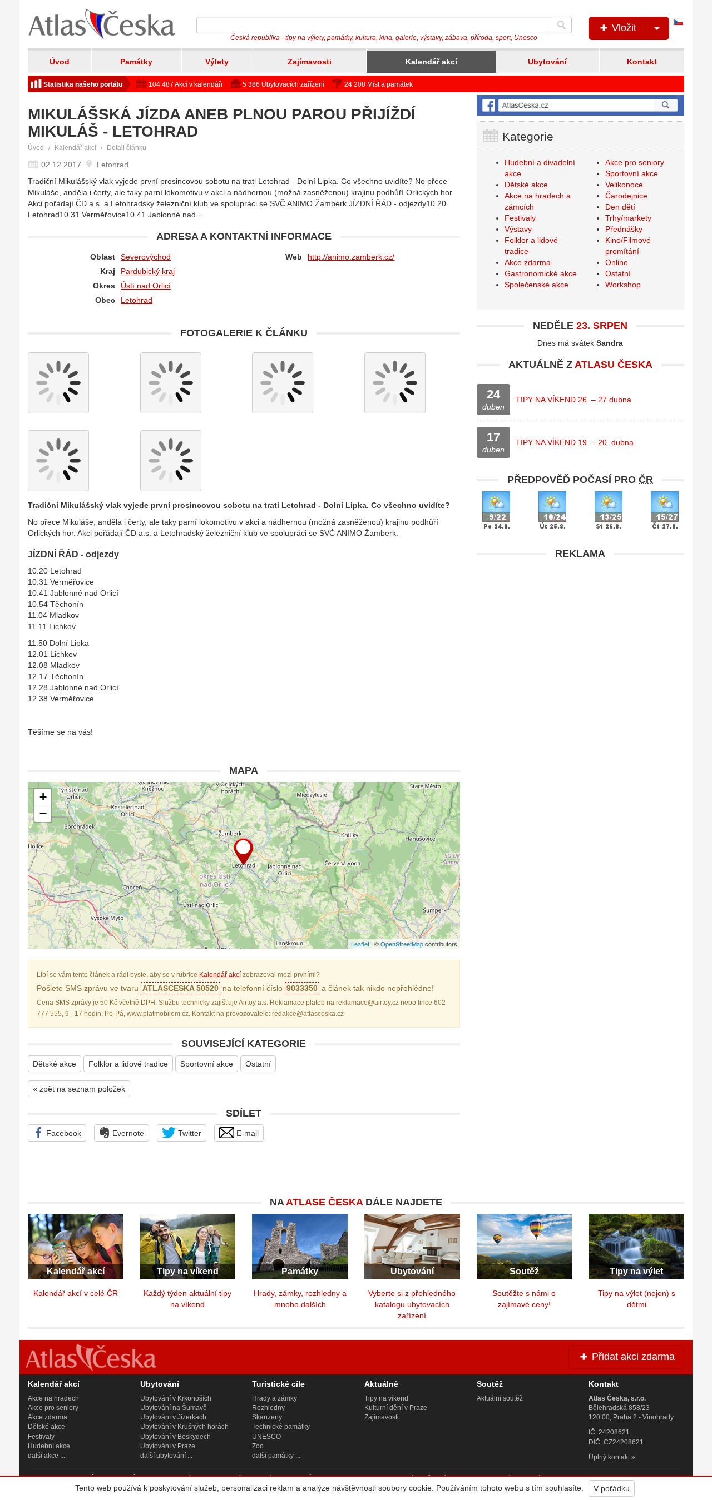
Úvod (60, 61)
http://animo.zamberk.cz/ (351, 256)
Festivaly (520, 217)
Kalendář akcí (431, 61)
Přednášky (623, 229)
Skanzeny (267, 1417)
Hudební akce (49, 1446)
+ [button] (43, 797)
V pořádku (612, 1488)
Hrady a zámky (274, 1398)
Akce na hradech (53, 1398)
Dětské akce (54, 1063)
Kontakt (642, 61)
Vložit (622, 27)
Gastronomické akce (541, 273)
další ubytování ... (166, 1455)
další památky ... (276, 1455)
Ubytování (547, 61)
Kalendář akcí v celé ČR (75, 1293)
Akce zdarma (528, 262)
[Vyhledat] (561, 25)
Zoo (258, 1446)
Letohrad (136, 300)
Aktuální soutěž (500, 1398)
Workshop (623, 284)
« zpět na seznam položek (79, 1088)
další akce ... (46, 1455)
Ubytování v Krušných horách (184, 1427)
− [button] (43, 813)
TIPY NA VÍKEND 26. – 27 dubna (573, 399)
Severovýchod (146, 256)
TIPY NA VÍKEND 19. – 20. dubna (575, 442)
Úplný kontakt (609, 1457)
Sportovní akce (206, 1063)
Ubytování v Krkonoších (175, 1398)
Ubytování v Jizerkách (173, 1417)
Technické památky (281, 1427)
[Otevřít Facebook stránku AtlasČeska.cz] (580, 105)
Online (616, 262)
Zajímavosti (310, 61)
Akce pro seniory (634, 162)
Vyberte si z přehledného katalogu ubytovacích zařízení (412, 1304)
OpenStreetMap (401, 943)
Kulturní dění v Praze (395, 1408)
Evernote (127, 1133)
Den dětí (620, 206)
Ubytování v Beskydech (175, 1437)
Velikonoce (624, 184)
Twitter (188, 1133)
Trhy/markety (628, 217)
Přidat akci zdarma (632, 1356)
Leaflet (360, 943)
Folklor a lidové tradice (128, 1063)
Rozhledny (268, 1408)
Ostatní (258, 1063)
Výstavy (518, 229)
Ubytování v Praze (167, 1446)
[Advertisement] (580, 643)
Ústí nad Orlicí (146, 285)
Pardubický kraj (148, 271)
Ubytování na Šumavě (173, 1408)
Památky (136, 61)
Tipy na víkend (386, 1398)
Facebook (62, 1133)
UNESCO (266, 1437)
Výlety (217, 61)
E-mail (246, 1133)
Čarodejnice (626, 195)
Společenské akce (536, 284)
